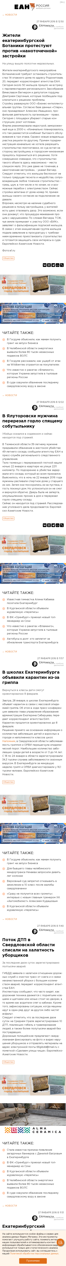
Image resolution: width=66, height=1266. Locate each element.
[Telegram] (53, 265)
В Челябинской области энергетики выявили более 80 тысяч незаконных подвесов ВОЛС (30, 352)
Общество (8, 258)
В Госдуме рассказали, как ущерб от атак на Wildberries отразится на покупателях (34, 363)
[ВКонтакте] (45, 265)
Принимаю (33, 1261)
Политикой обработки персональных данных (34, 1254)
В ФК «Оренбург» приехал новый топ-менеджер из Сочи (31, 619)
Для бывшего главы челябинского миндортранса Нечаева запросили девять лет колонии (33, 872)
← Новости (9, 15)
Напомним (8, 741)
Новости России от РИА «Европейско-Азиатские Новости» (25, 7)
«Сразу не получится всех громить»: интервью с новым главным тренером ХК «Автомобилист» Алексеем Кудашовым (33, 897)
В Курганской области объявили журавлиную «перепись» (28, 610)
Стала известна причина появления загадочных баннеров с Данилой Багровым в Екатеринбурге (34, 1154)
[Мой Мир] (57, 265)
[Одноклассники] (49, 265)
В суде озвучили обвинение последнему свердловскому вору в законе (32, 384)
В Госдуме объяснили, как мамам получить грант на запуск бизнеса (34, 341)
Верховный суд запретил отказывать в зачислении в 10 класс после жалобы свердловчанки (32, 885)
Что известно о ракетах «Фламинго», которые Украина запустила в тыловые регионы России (32, 374)
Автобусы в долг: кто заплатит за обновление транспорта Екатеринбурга (32, 641)
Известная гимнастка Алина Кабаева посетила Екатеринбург (30, 601)
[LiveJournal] (62, 265)
